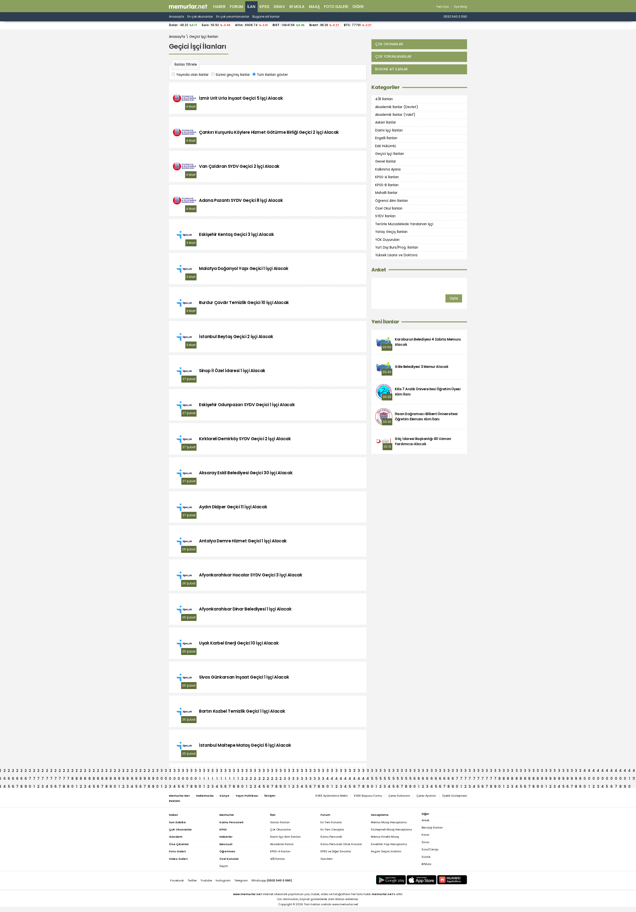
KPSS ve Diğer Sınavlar (335, 851)
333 (297, 771)
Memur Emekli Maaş (385, 837)
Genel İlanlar (385, 161)
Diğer (358, 6)
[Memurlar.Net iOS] (422, 879)
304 (174, 771)
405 (607, 771)
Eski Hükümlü (385, 145)
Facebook (177, 880)
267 (17, 771)
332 (293, 771)
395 (563, 771)
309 (196, 771)
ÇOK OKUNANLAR (389, 44)
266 (13, 771)
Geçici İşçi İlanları (203, 36)
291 (119, 771)
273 (42, 771)
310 (200, 771)
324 (259, 771)
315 (221, 771)
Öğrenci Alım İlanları (391, 200)
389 (538, 771)
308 (191, 771)
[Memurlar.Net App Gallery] (452, 879)
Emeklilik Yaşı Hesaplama (389, 844)
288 (106, 771)
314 (217, 771)
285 (94, 771)
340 (327, 771)
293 (127, 771)
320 (242, 771)
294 (132, 771)
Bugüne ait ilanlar (265, 17)
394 (559, 771)
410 (629, 771)
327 (272, 771)
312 (208, 771)
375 (478, 771)
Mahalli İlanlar (386, 192)
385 (521, 771)
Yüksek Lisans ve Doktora (396, 255)
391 (546, 771)
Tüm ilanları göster (272, 74)
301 (161, 771)
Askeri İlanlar (385, 122)
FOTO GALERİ (336, 6)
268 (21, 771)
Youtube (206, 880)
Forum (236, 6)
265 (9, 771)
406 (611, 771)
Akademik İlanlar (282, 844)
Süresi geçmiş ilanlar (233, 74)
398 (576, 771)
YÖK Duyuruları (387, 239)
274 (47, 771)
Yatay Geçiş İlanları (391, 231)
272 (38, 771)
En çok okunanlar (200, 17)
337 (315, 771)
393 (555, 771)
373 (470, 771)
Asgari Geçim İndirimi (386, 851)
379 (495, 771)
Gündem (326, 859)
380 (499, 771)
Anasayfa (176, 17)
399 (580, 771)
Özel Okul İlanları (388, 208)
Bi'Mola (426, 864)
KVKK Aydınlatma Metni (332, 796)
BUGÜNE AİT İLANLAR (391, 69)
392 (550, 771)
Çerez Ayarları (426, 796)
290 (115, 771)
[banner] (188, 6)
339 (323, 771)
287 (102, 771)
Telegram (241, 880)
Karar (425, 835)
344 (345, 771)
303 (170, 771)
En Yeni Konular (331, 822)
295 (136, 771)
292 (123, 771)
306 (183, 771)
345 (350, 771)
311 (204, 771)
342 (336, 771)
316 (225, 771)
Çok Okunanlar (280, 829)
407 (616, 771)
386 (525, 771)
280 (72, 771)
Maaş (314, 6)
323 (255, 771)
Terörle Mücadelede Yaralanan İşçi (404, 224)
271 (34, 771)
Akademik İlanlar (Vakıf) (395, 114)
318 (234, 771)
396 (567, 771)
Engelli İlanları (386, 138)
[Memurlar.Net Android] (391, 879)
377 (487, 771)
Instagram (223, 880)
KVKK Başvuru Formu (368, 796)
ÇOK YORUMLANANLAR (393, 56)
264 (4, 771)
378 (491, 771)
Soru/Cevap (430, 849)
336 (310, 771)
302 (166, 771)
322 (251, 771)
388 (533, 771)
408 (620, 771)
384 (516, 771)
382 (508, 771)
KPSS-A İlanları (387, 177)
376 (482, 771)
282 (81, 771)
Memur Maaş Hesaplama (389, 822)
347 (359, 771)
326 (268, 771)
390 (542, 771)
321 (246, 771)
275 (51, 771)
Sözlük (426, 857)
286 (98, 771)
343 (341, 771)
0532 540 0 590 (455, 17)
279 (68, 771)
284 (89, 771)
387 (529, 771)
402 (593, 771)
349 (367, 771)
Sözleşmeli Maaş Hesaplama (391, 829)
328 (276, 771)
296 (140, 771)
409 (625, 771)
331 (289, 771)
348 (363, 771)
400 (584, 771)
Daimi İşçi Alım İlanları (285, 837)
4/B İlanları (384, 99)
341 (332, 771)
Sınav (279, 6)
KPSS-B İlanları (386, 185)
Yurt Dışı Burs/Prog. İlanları (396, 247)
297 (145, 771)
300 (157, 771)
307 (187, 771)
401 (589, 771)
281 (77, 771)
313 (212, 771)
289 (111, 771)
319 (238, 771)
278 (64, 771)
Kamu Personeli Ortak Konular (341, 844)
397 (572, 771)
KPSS (264, 6)
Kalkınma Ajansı (388, 169)
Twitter (192, 880)
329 (280, 771)
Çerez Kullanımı (399, 796)
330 (285, 771)
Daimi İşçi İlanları (389, 130)
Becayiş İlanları (432, 827)
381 (504, 771)
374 (474, 771)
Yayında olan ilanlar (192, 74)
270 (30, 771)
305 (179, 771)
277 (60, 771)
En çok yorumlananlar (232, 17)
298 (149, 771)
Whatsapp (271, 880)
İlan (251, 6)
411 (634, 771)
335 (306, 771)
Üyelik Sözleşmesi (454, 796)
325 (264, 771)
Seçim (223, 866)
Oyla (454, 298)
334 (302, 771)
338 (319, 771)
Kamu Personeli (331, 837)
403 (598, 771)
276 (55, 771)
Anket (378, 270)
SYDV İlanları (385, 216)
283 (85, 771)
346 (354, 771)
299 (153, 771)
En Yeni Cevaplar (332, 829)
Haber (219, 6)
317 (230, 771)
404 (602, 771)
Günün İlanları (280, 822)
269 (26, 771)
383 (512, 771)
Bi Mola (297, 6)
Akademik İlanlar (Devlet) (396, 106)
